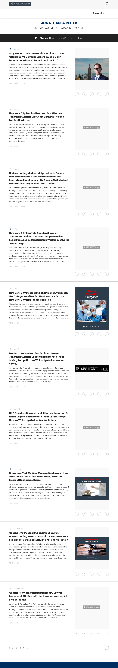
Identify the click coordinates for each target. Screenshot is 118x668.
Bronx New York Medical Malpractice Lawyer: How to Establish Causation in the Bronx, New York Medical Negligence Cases (38, 476)
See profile (98, 13)
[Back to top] (110, 662)
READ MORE (14, 83)
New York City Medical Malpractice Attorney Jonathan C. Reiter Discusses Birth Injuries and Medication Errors (36, 117)
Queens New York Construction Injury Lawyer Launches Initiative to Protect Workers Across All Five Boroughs (38, 596)
